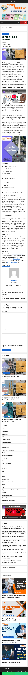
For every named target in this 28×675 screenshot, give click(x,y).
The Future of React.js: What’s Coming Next (11, 552)
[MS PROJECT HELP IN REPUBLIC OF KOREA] (14, 410)
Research (4, 492)
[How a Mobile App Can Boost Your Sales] (14, 652)
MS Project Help (5, 33)
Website (4, 340)
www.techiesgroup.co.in (12, 262)
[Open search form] (18, 22)
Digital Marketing (5, 447)
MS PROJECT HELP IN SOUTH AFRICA (10, 376)
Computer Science (6, 439)
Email (3, 335)
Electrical (4, 453)
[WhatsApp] (8, 673)
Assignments (4, 429)
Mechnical (4, 474)
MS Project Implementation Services (9, 482)
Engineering (4, 458)
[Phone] (21, 673)
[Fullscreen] (24, 517)
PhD (3, 487)
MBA (3, 471)
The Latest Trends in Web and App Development (12, 556)
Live (25, 22)
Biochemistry (5, 431)
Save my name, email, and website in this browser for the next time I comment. (13, 346)
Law (3, 466)
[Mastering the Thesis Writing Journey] (14, 609)
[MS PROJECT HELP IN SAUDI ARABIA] (14, 388)
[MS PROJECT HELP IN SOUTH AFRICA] (14, 366)
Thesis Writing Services (7, 495)
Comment (5, 311)
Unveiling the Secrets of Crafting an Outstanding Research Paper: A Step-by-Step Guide (12, 527)
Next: (14, 297)
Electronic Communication (7, 455)
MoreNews (21, 671)
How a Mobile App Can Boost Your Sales (10, 536)
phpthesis (5, 42)
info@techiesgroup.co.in (17, 254)
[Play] (3, 517)
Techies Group (16, 258)
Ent (2, 460)
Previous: (12, 292)
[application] (14, 512)
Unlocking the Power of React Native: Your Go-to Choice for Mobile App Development (14, 546)
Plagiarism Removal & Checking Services (10, 490)
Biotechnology (5, 434)
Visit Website (9, 285)
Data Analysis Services (6, 442)
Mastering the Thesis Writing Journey (10, 531)
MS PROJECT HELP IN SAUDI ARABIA (10, 398)
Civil (3, 437)
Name (4, 330)
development (4, 445)
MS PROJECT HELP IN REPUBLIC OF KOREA (12, 420)
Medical (3, 476)
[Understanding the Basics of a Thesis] (14, 631)
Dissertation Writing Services (8, 450)
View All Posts (19, 285)
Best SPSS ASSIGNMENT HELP (8, 549)
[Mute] (22, 517)
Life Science (4, 468)
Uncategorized (5, 498)
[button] (2, 22)
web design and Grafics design (8, 500)
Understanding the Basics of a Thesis (10, 534)
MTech (3, 484)
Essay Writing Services (6, 463)
